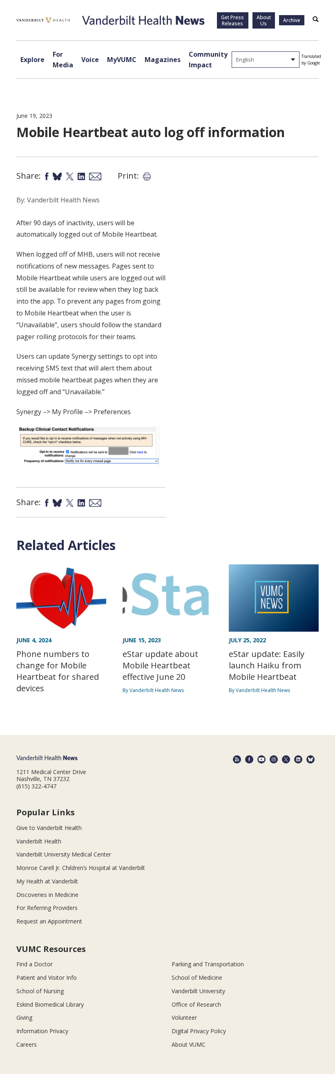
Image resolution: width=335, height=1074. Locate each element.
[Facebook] (249, 759)
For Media (63, 59)
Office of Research (196, 1004)
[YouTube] (261, 759)
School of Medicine (197, 977)
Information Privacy (42, 1031)
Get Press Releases (232, 20)
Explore (32, 59)
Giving (24, 1017)
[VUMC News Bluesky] (310, 759)
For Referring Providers (47, 908)
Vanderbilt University (198, 991)
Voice (90, 59)
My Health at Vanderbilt (47, 881)
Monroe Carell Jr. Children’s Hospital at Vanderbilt (80, 868)
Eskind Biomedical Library (50, 1004)
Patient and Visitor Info (46, 977)
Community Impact (208, 59)
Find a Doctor (34, 964)
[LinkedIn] (298, 759)
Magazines (163, 59)
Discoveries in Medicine (47, 895)
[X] (286, 759)
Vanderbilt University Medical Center (63, 854)
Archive (291, 20)
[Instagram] (274, 759)
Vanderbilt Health (38, 841)
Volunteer (184, 1017)
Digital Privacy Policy (199, 1031)
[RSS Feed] (237, 759)
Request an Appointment (49, 921)
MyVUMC (121, 59)
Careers (26, 1044)
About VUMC (188, 1044)
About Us (264, 20)
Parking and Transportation (208, 964)
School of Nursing (40, 991)
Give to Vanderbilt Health (49, 828)
